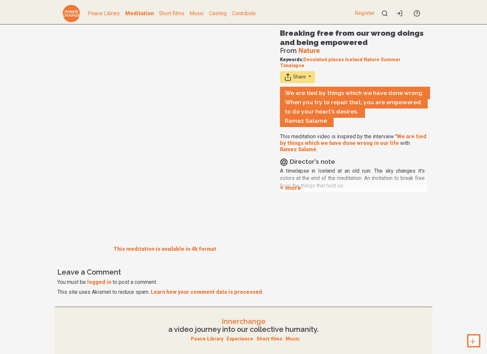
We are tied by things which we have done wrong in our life (353, 139)
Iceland (353, 60)
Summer (391, 60)
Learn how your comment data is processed (206, 292)
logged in (99, 282)
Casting (218, 13)
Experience (240, 339)
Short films (171, 13)
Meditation (139, 13)
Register (365, 13)
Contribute (244, 13)
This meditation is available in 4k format (165, 249)
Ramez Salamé (298, 149)
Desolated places (323, 60)
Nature (309, 51)
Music (196, 13)
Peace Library (104, 13)
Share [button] (299, 77)
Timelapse (292, 65)
